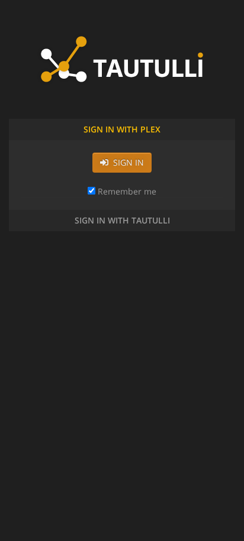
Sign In (126, 162)
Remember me (125, 191)
